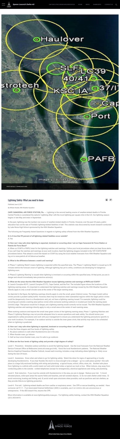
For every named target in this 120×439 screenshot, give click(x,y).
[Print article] (106, 200)
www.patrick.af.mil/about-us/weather (30, 256)
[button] (3, 4)
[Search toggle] (116, 4)
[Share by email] (110, 200)
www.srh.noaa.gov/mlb (47, 349)
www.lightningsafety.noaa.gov (45, 395)
